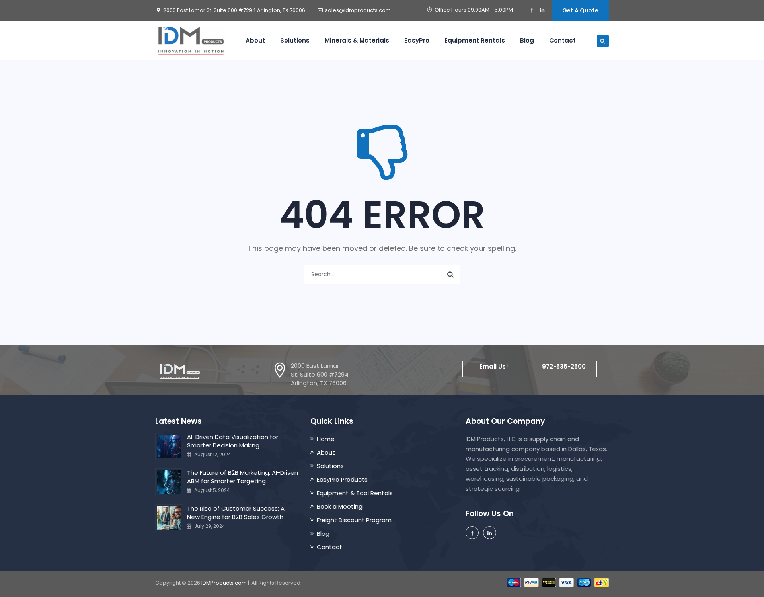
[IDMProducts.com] (190, 40)
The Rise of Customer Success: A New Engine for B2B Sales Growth (236, 512)
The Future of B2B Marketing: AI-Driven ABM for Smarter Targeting (242, 476)
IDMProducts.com (224, 583)
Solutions (295, 40)
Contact (562, 40)
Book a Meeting (340, 506)
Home (326, 439)
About (255, 40)
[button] (490, 366)
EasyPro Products (342, 479)
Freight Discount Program (354, 520)
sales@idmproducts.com (358, 10)
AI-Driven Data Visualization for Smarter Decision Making (232, 441)
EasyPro (416, 40)
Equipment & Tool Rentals (355, 493)
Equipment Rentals (474, 40)
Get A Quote (580, 10)
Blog (527, 40)
